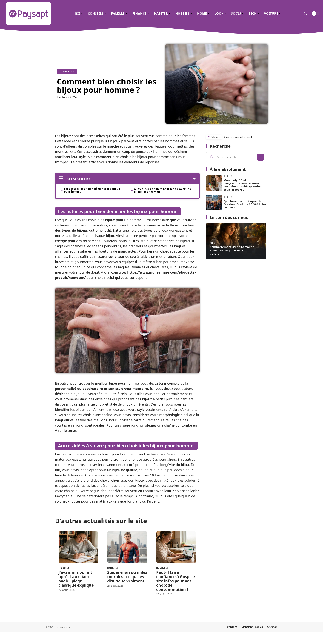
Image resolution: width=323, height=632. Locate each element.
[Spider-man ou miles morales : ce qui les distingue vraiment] (127, 547)
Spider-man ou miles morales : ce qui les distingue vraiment (127, 576)
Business (162, 567)
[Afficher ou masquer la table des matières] (143, 178)
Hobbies (64, 567)
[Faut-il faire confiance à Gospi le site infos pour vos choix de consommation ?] (176, 547)
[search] (306, 13)
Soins (212, 243)
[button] (262, 137)
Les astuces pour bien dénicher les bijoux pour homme (92, 190)
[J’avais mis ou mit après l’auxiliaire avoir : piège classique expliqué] (78, 547)
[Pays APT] (28, 13)
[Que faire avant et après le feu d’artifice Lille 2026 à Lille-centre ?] (214, 203)
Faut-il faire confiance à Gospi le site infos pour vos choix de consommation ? (175, 581)
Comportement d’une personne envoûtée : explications (232, 248)
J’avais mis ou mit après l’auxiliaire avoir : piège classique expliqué (76, 579)
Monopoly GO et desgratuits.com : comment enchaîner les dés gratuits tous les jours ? (243, 184)
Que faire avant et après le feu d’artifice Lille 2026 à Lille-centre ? (245, 204)
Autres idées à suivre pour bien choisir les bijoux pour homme (162, 190)
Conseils (67, 71)
